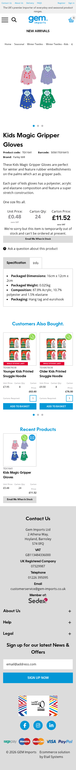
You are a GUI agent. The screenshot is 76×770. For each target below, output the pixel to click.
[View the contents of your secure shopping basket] (71, 19)
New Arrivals (38, 31)
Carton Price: (61, 211)
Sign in (71, 3)
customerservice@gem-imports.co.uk (38, 589)
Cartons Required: (11, 398)
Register (61, 3)
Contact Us (7, 3)
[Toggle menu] (5, 20)
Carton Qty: (38, 211)
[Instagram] (38, 725)
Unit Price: (14, 211)
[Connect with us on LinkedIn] (51, 725)
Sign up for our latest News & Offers (38, 649)
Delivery (30, 3)
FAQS (39, 3)
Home (8, 44)
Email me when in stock (38, 239)
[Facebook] (24, 725)
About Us (19, 3)
